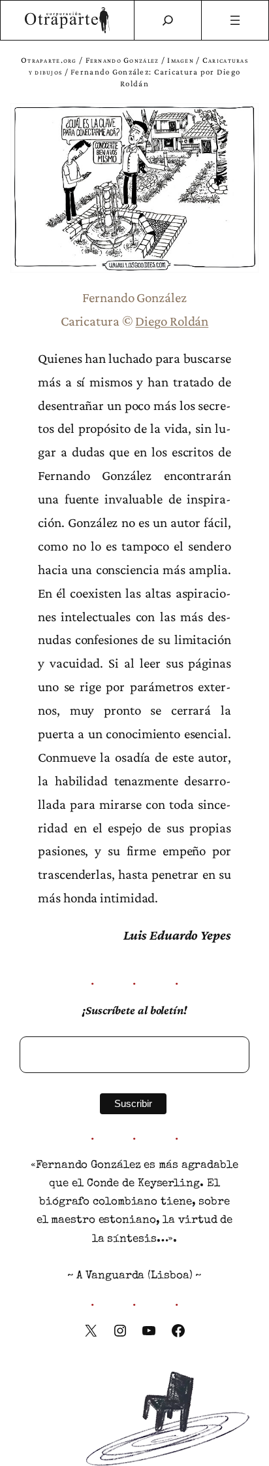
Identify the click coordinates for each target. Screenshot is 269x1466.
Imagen (180, 60)
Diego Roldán (171, 321)
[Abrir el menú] (235, 20)
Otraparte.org (49, 60)
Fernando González (122, 60)
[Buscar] (167, 20)
